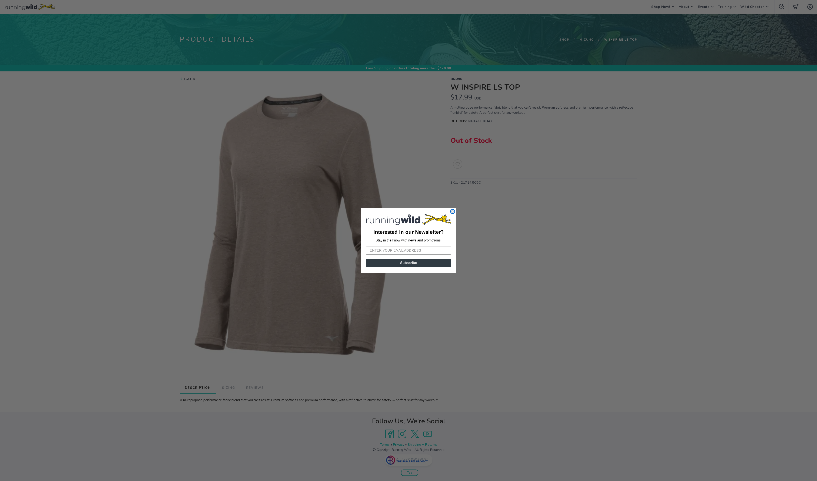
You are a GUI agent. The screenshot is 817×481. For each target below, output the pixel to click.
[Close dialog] (452, 211)
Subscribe (408, 263)
